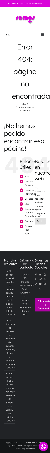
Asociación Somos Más (25, 311)
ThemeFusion (16, 446)
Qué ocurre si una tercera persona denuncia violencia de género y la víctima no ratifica (10, 395)
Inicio (27, 176)
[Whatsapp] (45, 279)
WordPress (30, 449)
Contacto (30, 221)
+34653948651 (27, 285)
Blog (27, 204)
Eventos (29, 198)
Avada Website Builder (35, 443)
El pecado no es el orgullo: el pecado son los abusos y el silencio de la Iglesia (10, 291)
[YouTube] (40, 284)
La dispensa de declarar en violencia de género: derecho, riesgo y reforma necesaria (10, 342)
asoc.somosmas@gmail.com (31, 3)
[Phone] (40, 288)
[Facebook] (36, 275)
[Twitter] (40, 275)
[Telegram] (40, 279)
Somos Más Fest (28, 230)
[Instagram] (45, 275)
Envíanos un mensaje (25, 296)
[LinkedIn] (36, 279)
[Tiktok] (36, 284)
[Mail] (45, 284)
